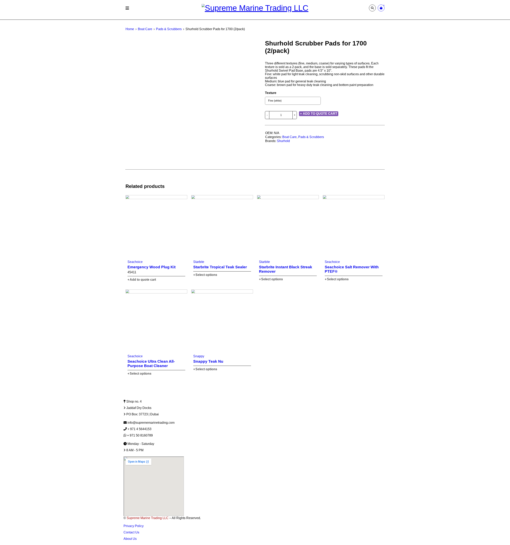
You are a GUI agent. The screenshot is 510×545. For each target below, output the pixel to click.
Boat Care (145, 29)
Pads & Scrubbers (169, 29)
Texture (270, 93)
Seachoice (135, 262)
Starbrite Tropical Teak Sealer (220, 267)
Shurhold (283, 141)
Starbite (198, 262)
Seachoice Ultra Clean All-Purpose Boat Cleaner (151, 363)
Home (130, 29)
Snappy (198, 356)
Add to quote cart (320, 113)
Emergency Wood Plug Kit (152, 267)
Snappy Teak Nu (208, 361)
